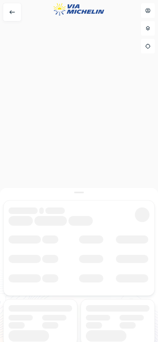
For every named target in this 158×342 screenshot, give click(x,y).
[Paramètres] (148, 28)
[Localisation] (148, 46)
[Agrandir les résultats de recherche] (79, 192)
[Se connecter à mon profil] (148, 10)
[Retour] (12, 12)
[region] (79, 171)
